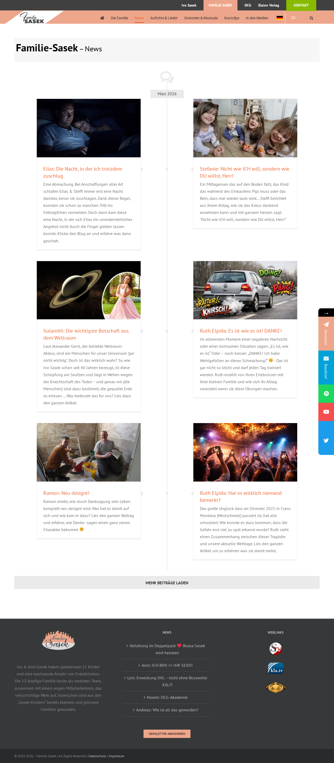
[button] (311, 18)
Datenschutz (97, 756)
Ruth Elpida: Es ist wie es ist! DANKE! (241, 330)
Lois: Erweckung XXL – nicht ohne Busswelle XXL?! (167, 681)
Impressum (116, 756)
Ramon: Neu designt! (66, 493)
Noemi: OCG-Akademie (167, 697)
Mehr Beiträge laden (167, 582)
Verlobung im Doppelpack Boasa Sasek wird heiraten (167, 649)
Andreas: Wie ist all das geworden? (167, 709)
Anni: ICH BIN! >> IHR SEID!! (167, 665)
